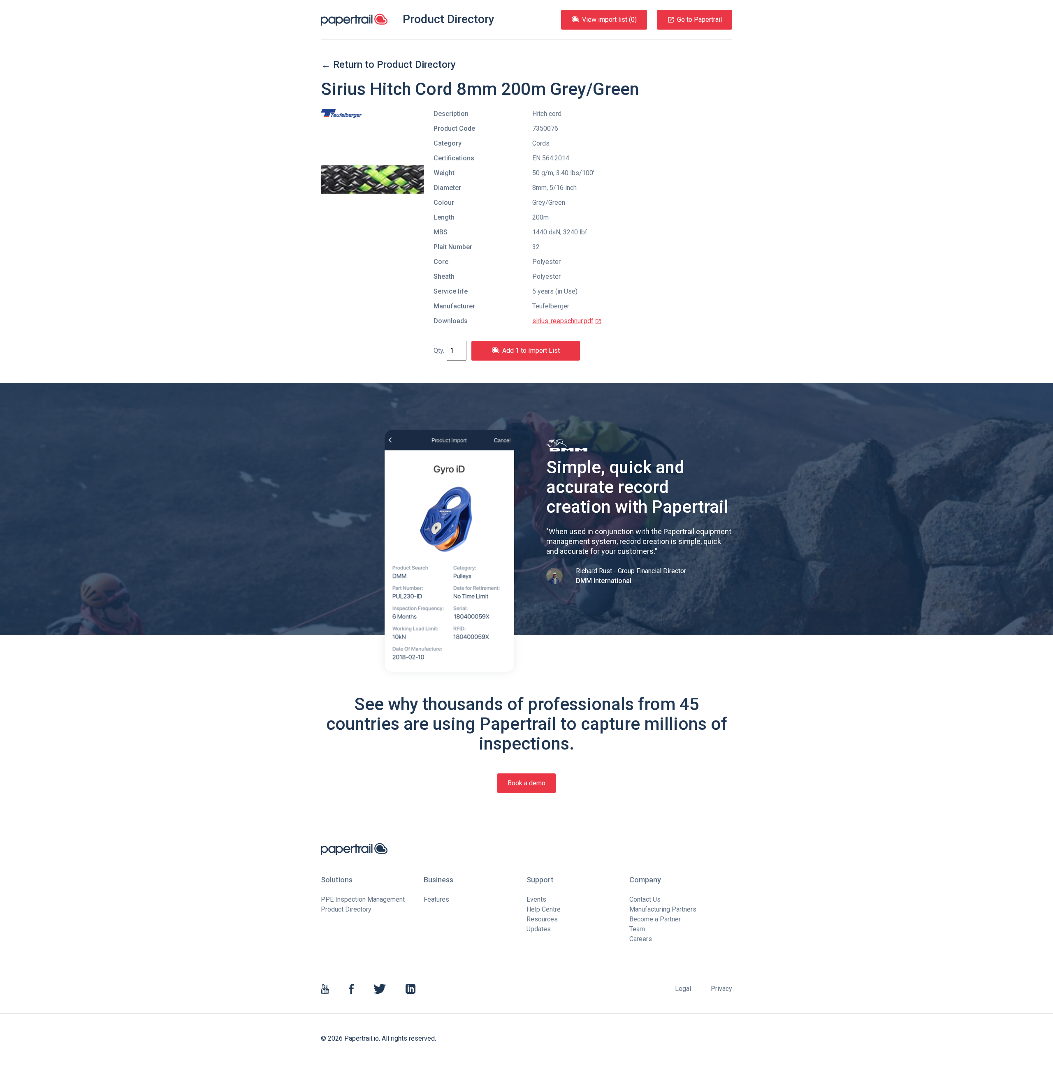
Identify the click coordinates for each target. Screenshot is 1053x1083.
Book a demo (526, 783)
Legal (683, 989)
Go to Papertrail (699, 19)
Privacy (721, 989)
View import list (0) (609, 19)
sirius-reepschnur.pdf (563, 321)
